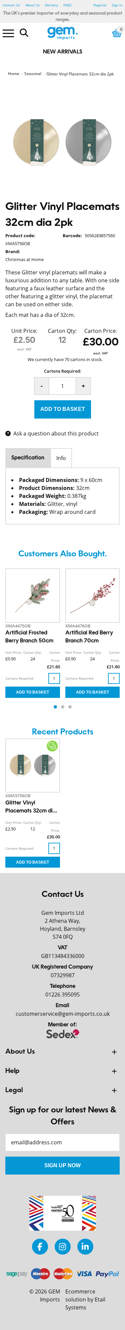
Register (100, 5)
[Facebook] (40, 1246)
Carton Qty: (62, 330)
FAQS (67, 5)
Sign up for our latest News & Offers (62, 1116)
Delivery (51, 5)
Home (13, 73)
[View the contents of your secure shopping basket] (117, 33)
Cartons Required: (62, 371)
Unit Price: (24, 330)
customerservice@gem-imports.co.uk (63, 1013)
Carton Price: (100, 330)
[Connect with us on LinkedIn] (85, 1246)
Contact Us (11, 5)
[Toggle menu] (8, 33)
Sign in (117, 5)
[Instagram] (63, 1246)
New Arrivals (62, 52)
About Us (32, 5)
